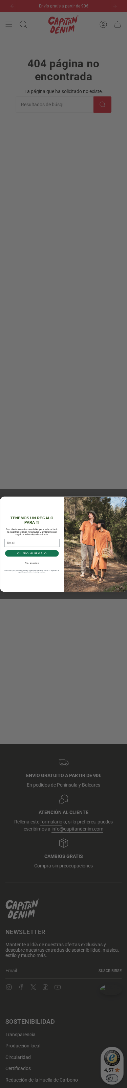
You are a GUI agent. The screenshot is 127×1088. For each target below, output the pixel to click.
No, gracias (32, 563)
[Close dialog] (123, 500)
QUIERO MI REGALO (31, 553)
